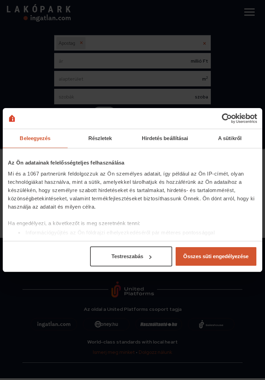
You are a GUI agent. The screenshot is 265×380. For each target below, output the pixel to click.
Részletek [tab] (100, 138)
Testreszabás (127, 256)
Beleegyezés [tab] (35, 138)
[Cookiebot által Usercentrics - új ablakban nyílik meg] (227, 118)
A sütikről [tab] (230, 138)
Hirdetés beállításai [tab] (165, 138)
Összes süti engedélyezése (215, 256)
